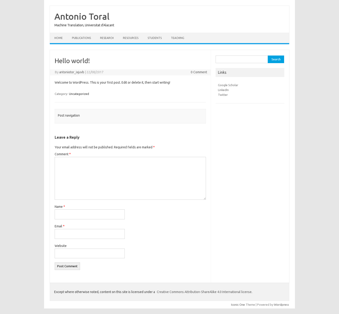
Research (107, 37)
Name (60, 206)
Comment (63, 154)
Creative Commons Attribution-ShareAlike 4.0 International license (204, 292)
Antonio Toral (82, 16)
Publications (81, 37)
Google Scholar (228, 85)
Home (58, 37)
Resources (130, 37)
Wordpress (281, 304)
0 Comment (199, 72)
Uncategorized (79, 93)
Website (61, 246)
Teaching (177, 37)
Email (60, 226)
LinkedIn (223, 89)
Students (155, 37)
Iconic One (238, 304)
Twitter (223, 94)
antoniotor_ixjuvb (71, 72)
